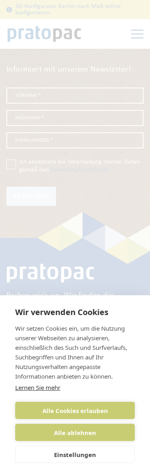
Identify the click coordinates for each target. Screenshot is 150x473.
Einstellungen (75, 455)
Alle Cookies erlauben (75, 411)
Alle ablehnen (75, 433)
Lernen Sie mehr (37, 387)
